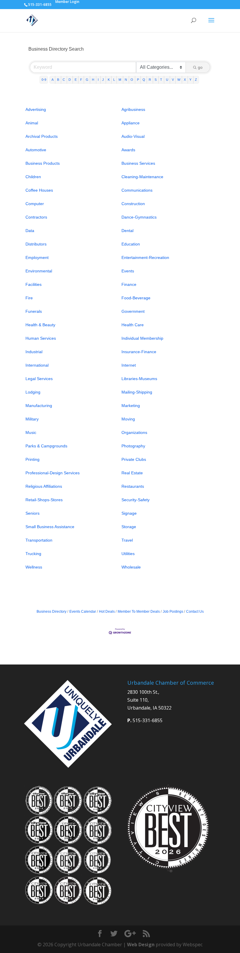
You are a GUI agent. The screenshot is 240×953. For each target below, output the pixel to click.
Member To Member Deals (139, 611)
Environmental (38, 271)
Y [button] (190, 79)
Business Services (138, 163)
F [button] (81, 79)
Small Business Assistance (49, 526)
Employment (37, 257)
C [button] (64, 79)
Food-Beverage (135, 298)
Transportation (38, 540)
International (37, 365)
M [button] (120, 79)
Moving (128, 419)
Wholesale (131, 567)
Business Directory (51, 611)
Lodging (32, 392)
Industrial (33, 351)
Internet (128, 365)
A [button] (53, 79)
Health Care (132, 324)
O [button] (132, 79)
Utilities (128, 553)
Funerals (33, 311)
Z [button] (196, 79)
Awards (128, 149)
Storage (128, 526)
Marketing (130, 405)
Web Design (141, 944)
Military (32, 419)
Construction (133, 203)
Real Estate (132, 473)
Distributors (36, 244)
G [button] (87, 79)
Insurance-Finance (138, 351)
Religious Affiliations (43, 486)
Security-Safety (135, 499)
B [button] (58, 79)
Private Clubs (133, 459)
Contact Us (195, 611)
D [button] (69, 79)
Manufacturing (38, 405)
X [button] (185, 79)
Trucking (33, 553)
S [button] (156, 79)
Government (133, 311)
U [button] (167, 79)
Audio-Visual (133, 136)
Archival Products (41, 136)
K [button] (109, 79)
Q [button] (144, 79)
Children (33, 176)
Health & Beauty (40, 324)
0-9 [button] (44, 79)
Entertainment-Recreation (145, 257)
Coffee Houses (39, 190)
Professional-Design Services (52, 473)
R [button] (150, 79)
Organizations (134, 432)
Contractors (36, 217)
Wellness (33, 567)
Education (130, 244)
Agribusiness (133, 109)
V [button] (173, 79)
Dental (127, 230)
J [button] (103, 79)
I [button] (98, 79)
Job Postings (173, 611)
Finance (128, 284)
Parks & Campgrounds (46, 446)
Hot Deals (107, 611)
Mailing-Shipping (136, 392)
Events (127, 271)
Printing (32, 459)
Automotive (35, 149)
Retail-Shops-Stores (44, 499)
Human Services (40, 338)
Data (29, 230)
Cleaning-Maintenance (142, 176)
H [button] (93, 79)
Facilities (33, 284)
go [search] (200, 67)
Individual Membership (142, 338)
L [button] (114, 79)
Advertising (35, 109)
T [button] (161, 79)
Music (30, 432)
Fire (29, 298)
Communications (136, 190)
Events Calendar (82, 611)
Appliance (130, 123)
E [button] (76, 79)
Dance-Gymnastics (139, 217)
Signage (129, 513)
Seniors (32, 513)
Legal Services (39, 378)
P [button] (138, 79)
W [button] (178, 79)
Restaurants (132, 486)
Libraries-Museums (139, 378)
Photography (133, 446)
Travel (127, 540)
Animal (31, 123)
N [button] (126, 79)
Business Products (42, 163)
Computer (34, 203)
